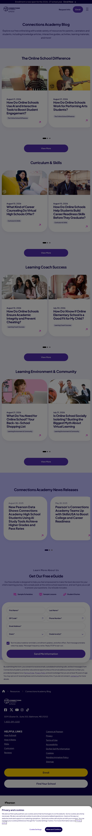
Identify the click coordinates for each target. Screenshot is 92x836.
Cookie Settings (35, 829)
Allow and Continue (53, 829)
